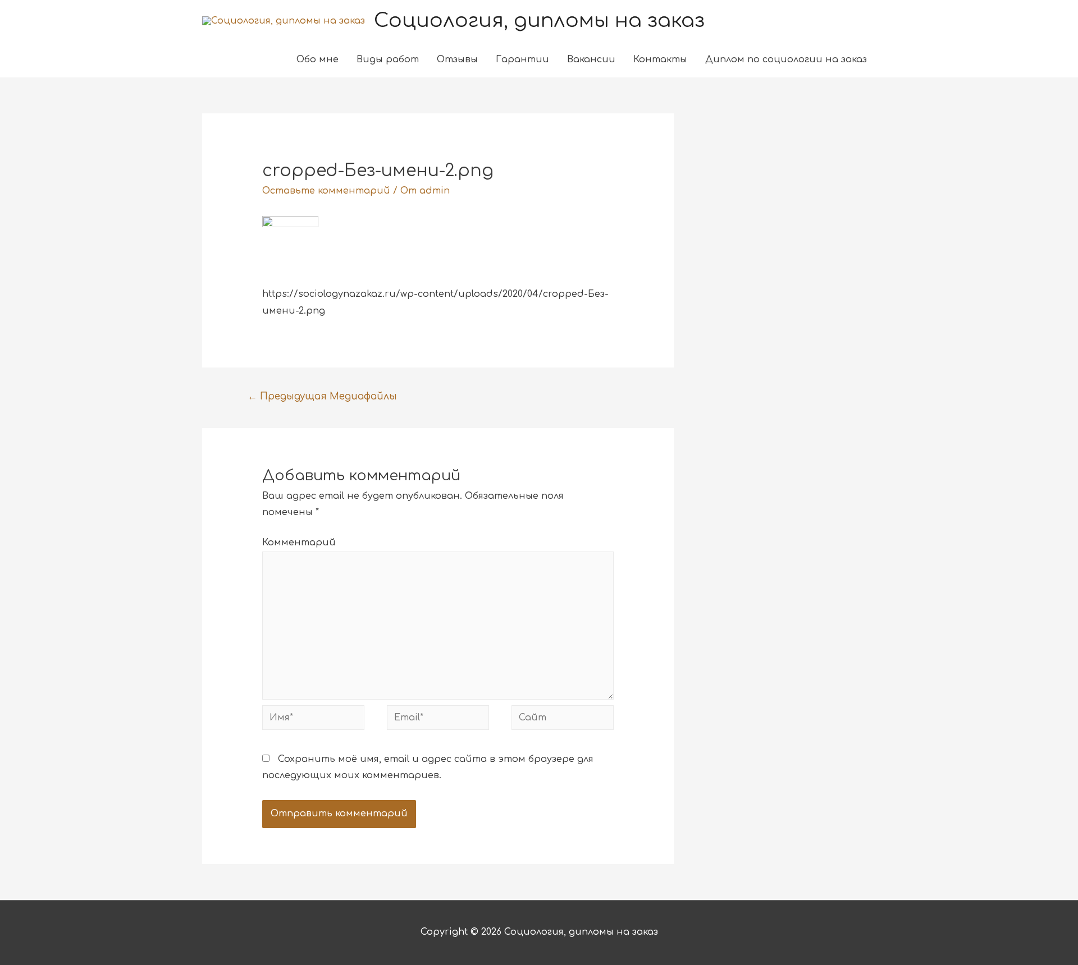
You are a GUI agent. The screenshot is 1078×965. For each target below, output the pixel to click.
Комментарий (299, 542)
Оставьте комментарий (326, 191)
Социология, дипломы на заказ (539, 20)
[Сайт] (562, 720)
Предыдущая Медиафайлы (322, 396)
